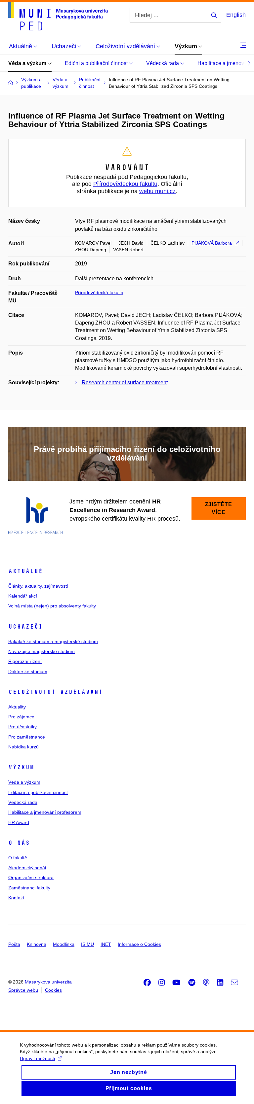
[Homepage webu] (58, 16)
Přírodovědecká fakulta (99, 292)
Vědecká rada (163, 63)
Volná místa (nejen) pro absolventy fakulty (52, 605)
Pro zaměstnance (26, 737)
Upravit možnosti (37, 1058)
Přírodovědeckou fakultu (125, 184)
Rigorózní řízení (25, 661)
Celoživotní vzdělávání (55, 692)
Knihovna (36, 944)
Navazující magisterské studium (41, 651)
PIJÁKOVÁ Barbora (211, 243)
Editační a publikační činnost (38, 792)
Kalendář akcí (22, 596)
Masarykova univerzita (48, 981)
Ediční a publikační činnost (97, 63)
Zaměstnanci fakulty (29, 887)
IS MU (87, 944)
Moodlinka (63, 944)
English (236, 15)
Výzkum (21, 767)
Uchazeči (25, 626)
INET (106, 944)
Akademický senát (27, 867)
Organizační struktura (31, 877)
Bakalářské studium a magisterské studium (53, 641)
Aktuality (17, 706)
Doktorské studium (27, 671)
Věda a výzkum (28, 63)
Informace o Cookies (139, 944)
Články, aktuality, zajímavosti (38, 586)
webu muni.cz (157, 191)
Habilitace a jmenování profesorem (44, 812)
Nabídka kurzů (23, 746)
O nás (19, 842)
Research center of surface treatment (125, 382)
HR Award (18, 822)
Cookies (53, 990)
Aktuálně (25, 571)
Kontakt (16, 897)
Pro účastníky (22, 726)
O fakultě (17, 857)
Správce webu (23, 990)
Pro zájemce (21, 716)
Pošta (14, 944)
